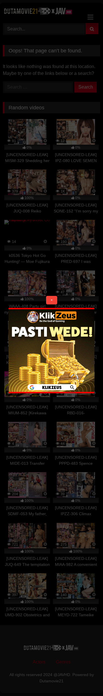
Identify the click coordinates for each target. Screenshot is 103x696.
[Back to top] (85, 679)
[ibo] (51, 391)
